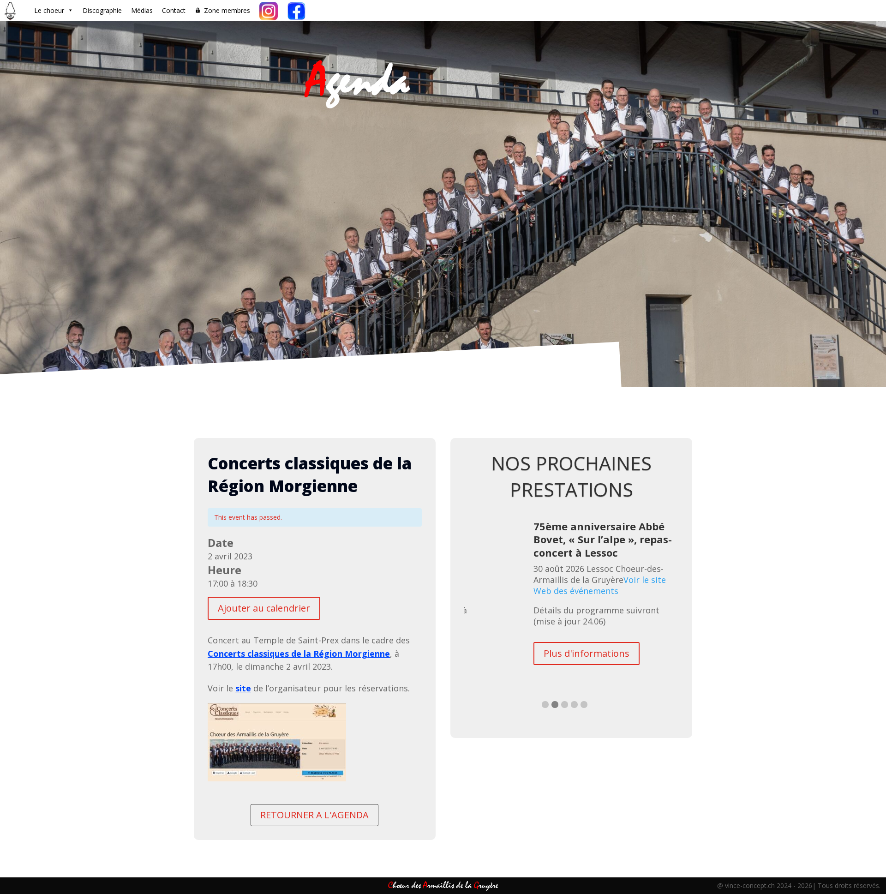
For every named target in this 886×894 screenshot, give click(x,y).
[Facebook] (296, 10)
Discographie (102, 10)
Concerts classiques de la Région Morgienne (299, 653)
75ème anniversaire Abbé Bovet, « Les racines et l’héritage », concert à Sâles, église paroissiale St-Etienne (606, 546)
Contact (174, 10)
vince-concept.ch (750, 885)
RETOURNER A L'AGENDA (314, 815)
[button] (545, 720)
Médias (142, 10)
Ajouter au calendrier (264, 608)
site (243, 688)
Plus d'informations (587, 678)
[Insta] (268, 10)
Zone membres (227, 10)
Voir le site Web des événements (589, 610)
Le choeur (49, 10)
